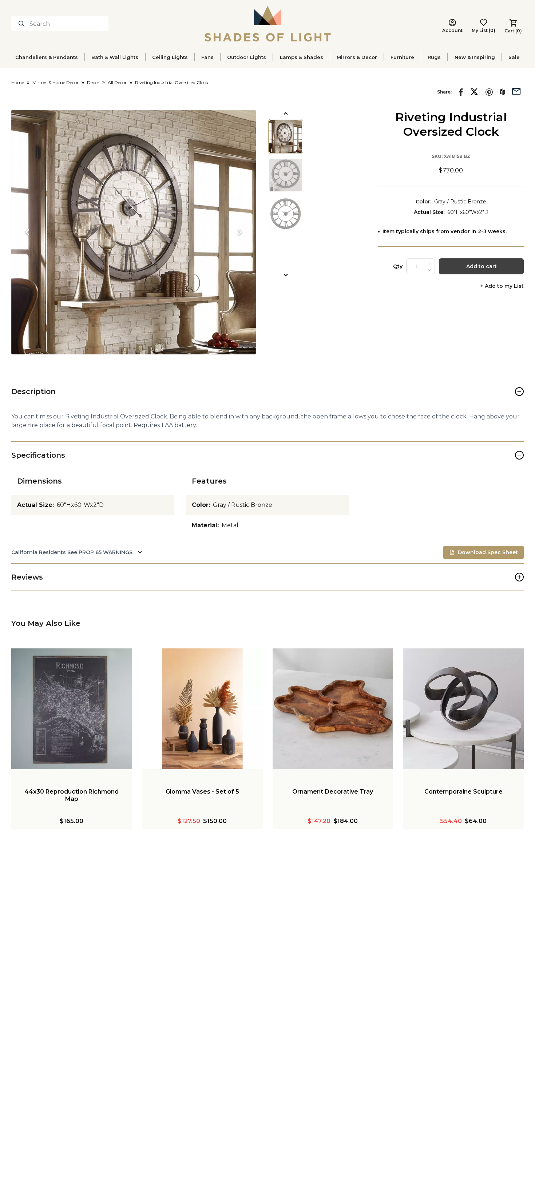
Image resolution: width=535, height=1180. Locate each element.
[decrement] (429, 270)
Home (17, 82)
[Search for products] (23, 23)
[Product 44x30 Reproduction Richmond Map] (71, 708)
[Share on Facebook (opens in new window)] (461, 92)
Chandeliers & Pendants (46, 57)
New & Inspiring (475, 57)
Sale (514, 57)
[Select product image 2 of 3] (285, 175)
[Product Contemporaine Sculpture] (463, 708)
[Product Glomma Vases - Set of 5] (202, 708)
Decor (93, 82)
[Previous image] (27, 232)
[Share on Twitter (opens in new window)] (474, 92)
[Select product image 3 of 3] (285, 213)
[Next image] (239, 232)
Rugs (434, 57)
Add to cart (481, 266)
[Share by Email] (516, 91)
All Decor (117, 82)
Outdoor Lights (246, 57)
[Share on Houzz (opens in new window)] (502, 92)
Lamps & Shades (301, 57)
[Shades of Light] (268, 23)
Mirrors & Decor (357, 57)
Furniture (402, 57)
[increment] (429, 262)
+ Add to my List (502, 286)
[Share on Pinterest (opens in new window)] (489, 92)
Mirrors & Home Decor (55, 82)
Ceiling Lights (170, 57)
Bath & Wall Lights (114, 57)
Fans (207, 57)
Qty (398, 266)
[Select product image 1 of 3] (285, 136)
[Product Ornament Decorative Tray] (333, 708)
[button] (133, 232)
